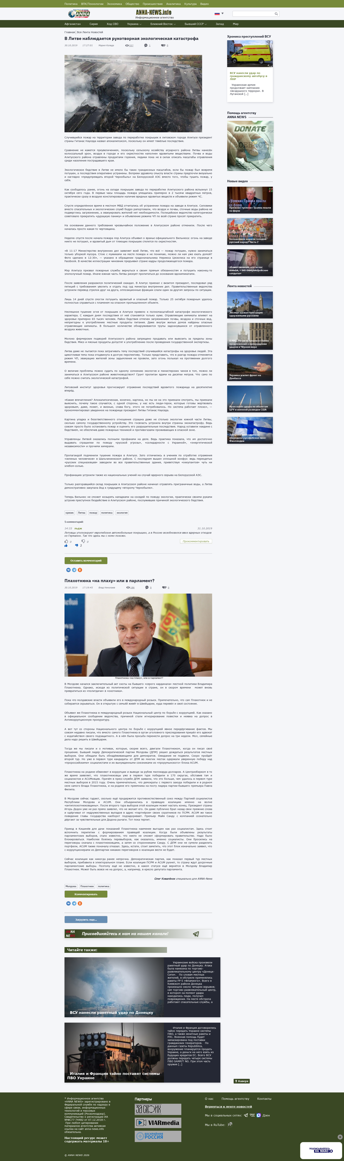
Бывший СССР (194, 24)
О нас (209, 1098)
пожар (93, 512)
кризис (70, 512)
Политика (71, 4)
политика (107, 512)
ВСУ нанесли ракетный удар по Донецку (111, 1012)
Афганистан (72, 24)
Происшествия (153, 4)
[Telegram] (74, 570)
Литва (81, 512)
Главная (69, 32)
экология (122, 512)
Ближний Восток (161, 24)
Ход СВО (112, 24)
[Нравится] (65, 545)
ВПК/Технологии (92, 4)
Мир (235, 24)
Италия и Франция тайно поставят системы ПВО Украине (113, 1075)
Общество (132, 4)
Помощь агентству (235, 1098)
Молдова (71, 886)
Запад (220, 24)
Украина (132, 24)
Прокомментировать (196, 541)
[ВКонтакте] (68, 570)
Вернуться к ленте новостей (228, 1106)
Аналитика (173, 4)
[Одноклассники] (80, 570)
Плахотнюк (87, 886)
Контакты (264, 1098)
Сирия (94, 24)
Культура (190, 4)
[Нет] (77, 545)
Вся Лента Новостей (90, 32)
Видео (204, 4)
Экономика (114, 4)
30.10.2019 (78, 45)
